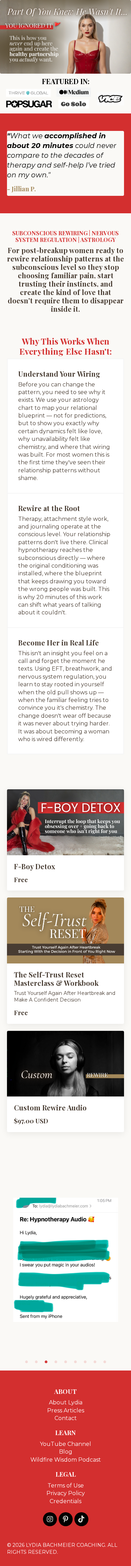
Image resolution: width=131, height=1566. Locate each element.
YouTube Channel (65, 1444)
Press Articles (65, 1410)
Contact (65, 1418)
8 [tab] (95, 1361)
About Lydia (65, 1402)
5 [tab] (65, 1361)
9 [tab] (104, 1361)
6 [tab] (75, 1361)
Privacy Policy (65, 1493)
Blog (65, 1451)
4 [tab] (55, 1361)
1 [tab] (26, 1361)
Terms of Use (66, 1485)
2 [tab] (36, 1361)
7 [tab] (85, 1361)
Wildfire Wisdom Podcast (65, 1459)
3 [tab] (46, 1361)
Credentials (65, 1501)
